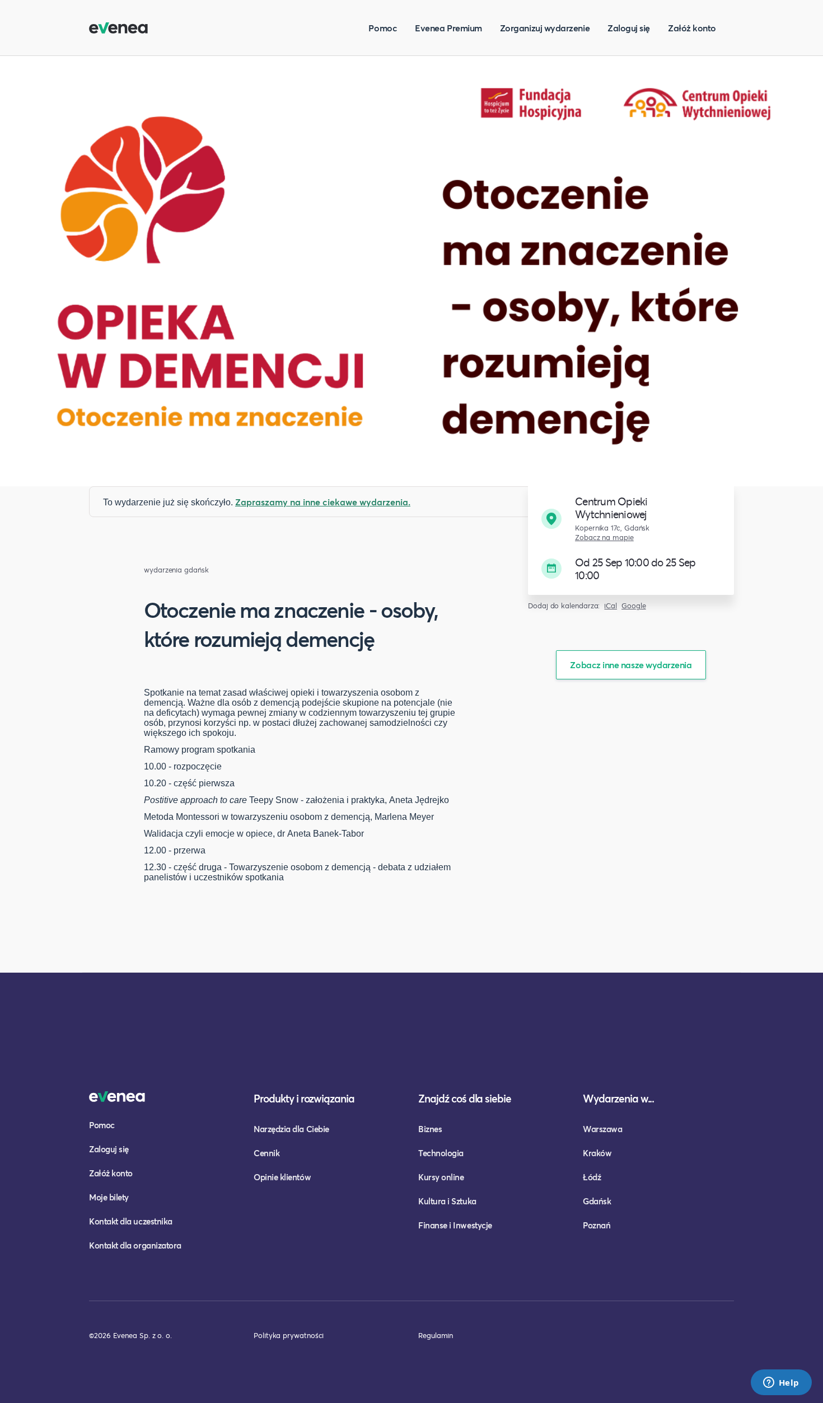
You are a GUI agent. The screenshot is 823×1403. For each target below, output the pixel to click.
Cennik (266, 1152)
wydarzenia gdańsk (176, 570)
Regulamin (435, 1335)
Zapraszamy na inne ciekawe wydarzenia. (322, 502)
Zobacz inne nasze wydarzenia (630, 664)
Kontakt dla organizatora (135, 1245)
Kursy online (441, 1177)
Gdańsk (597, 1201)
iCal (610, 606)
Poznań (596, 1225)
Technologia (441, 1152)
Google (633, 606)
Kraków (597, 1152)
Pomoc (382, 28)
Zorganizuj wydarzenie (545, 28)
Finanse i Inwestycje (455, 1225)
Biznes (430, 1128)
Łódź (592, 1177)
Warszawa (602, 1128)
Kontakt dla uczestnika (130, 1221)
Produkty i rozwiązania (304, 1098)
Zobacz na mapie (604, 537)
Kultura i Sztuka (447, 1201)
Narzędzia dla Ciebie (291, 1128)
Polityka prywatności (289, 1335)
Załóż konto (692, 28)
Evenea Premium (448, 28)
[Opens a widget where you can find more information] (781, 1383)
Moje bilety (109, 1197)
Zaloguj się (628, 28)
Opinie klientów (282, 1177)
